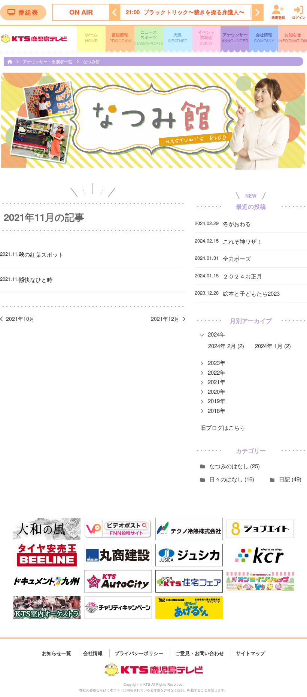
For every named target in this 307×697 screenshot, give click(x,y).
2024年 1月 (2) (273, 346)
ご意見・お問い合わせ (199, 653)
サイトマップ (250, 653)
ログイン (299, 17)
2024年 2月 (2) (226, 346)
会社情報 (264, 37)
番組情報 (120, 37)
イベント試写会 (206, 37)
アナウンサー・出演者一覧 (48, 61)
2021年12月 (165, 318)
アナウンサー (235, 37)
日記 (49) (290, 479)
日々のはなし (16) (231, 479)
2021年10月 (20, 318)
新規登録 (278, 17)
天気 (178, 37)
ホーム (91, 37)
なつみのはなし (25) (234, 466)
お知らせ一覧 (56, 653)
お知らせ (292, 37)
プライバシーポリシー (139, 653)
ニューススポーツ (148, 37)
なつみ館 (91, 61)
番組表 (28, 12)
